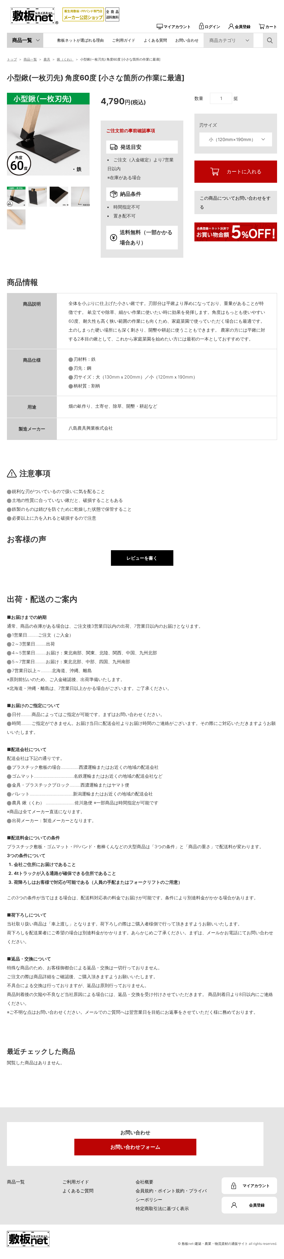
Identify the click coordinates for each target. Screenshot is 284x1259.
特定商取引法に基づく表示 (162, 1208)
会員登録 (242, 26)
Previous (3, 159)
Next (94, 159)
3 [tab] (59, 197)
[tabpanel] (48, 134)
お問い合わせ (187, 40)
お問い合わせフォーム (135, 1147)
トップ (12, 59)
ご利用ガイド (123, 40)
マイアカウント (177, 26)
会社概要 (144, 1182)
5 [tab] (16, 219)
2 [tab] (37, 197)
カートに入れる (244, 171)
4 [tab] (80, 197)
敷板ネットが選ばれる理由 (80, 40)
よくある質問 (155, 40)
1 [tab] (16, 197)
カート (271, 26)
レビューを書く (142, 558)
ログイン (212, 26)
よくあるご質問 (77, 1190)
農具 (47, 59)
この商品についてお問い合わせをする (235, 202)
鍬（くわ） (65, 59)
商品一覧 (22, 40)
